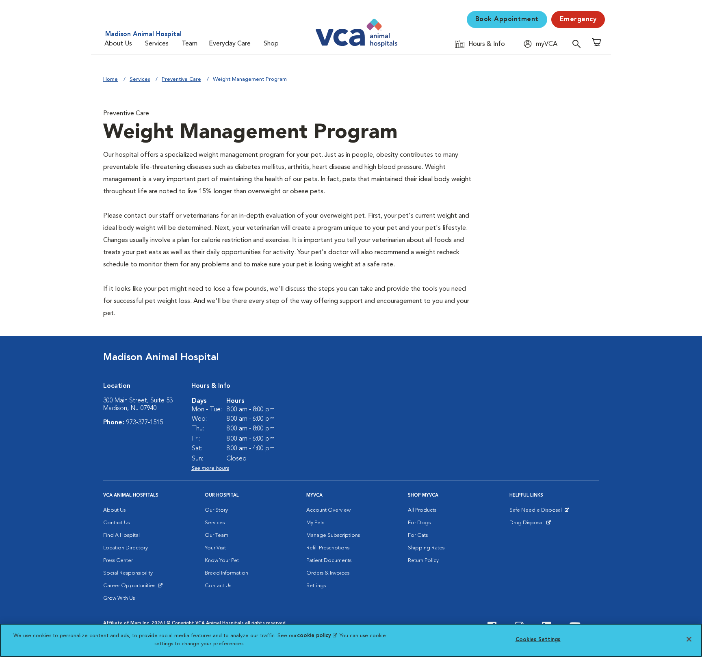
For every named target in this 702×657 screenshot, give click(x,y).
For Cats (418, 535)
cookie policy (317, 635)
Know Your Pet (222, 560)
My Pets (315, 522)
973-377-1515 (144, 422)
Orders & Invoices (327, 573)
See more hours (210, 468)
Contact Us (116, 522)
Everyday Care (230, 44)
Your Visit (215, 548)
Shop (271, 44)
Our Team (216, 535)
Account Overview (328, 510)
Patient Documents (328, 560)
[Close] (689, 639)
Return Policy (423, 560)
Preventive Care (181, 79)
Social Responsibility (128, 573)
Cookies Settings (538, 639)
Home (110, 79)
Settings (316, 585)
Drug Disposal (529, 524)
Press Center (118, 560)
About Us (118, 44)
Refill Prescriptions (327, 548)
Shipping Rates (426, 548)
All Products (422, 510)
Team (189, 44)
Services (157, 44)
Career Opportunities (130, 587)
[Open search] (578, 43)
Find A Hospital (121, 535)
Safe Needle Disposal (536, 512)
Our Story (216, 510)
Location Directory (125, 548)
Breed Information (226, 573)
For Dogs (419, 522)
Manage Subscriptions (333, 535)
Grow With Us (119, 598)
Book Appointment (507, 19)
